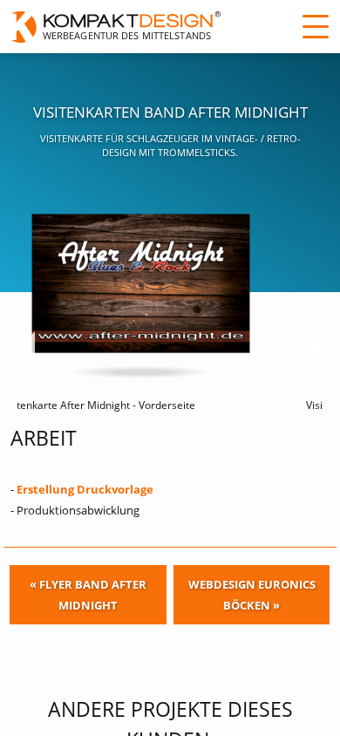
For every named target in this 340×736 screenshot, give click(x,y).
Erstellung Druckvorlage (85, 489)
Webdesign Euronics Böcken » (252, 594)
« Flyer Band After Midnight (88, 594)
